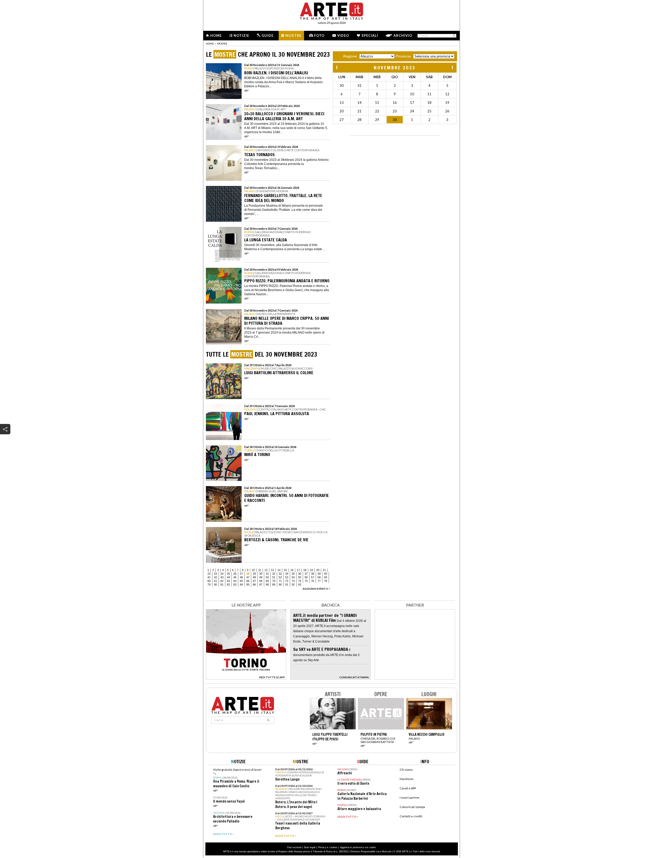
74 (299, 580)
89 (273, 584)
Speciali (370, 35)
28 (247, 573)
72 (286, 580)
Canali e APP (408, 788)
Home (216, 35)
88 (267, 584)
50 (267, 577)
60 (209, 580)
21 (324, 570)
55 (299, 577)
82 (228, 584)
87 (260, 584)
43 (222, 577)
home (210, 43)
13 (272, 570)
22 (209, 573)
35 (293, 573)
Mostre (293, 35)
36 (299, 573)
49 (260, 577)
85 (247, 584)
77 (319, 580)
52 (280, 577)
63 (228, 580)
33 (280, 573)
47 (247, 577)
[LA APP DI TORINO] (246, 678)
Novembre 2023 (395, 67)
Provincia (403, 56)
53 (286, 577)
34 (286, 573)
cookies (333, 847)
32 (273, 573)
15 (285, 570)
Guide (267, 35)
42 (215, 577)
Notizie (241, 35)
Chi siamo (406, 769)
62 (222, 580)
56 (306, 577)
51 (273, 577)
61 (215, 580)
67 (254, 580)
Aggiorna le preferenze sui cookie (358, 847)
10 (253, 570)
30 (260, 573)
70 (273, 580)
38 (312, 573)
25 (228, 573)
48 (254, 577)
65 (241, 580)
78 (325, 580)
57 (312, 577)
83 (234, 584)
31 (267, 573)
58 (319, 577)
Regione (350, 56)
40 (325, 573)
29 (254, 573)
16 (291, 570)
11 (259, 570)
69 (267, 580)
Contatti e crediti (411, 816)
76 (312, 580)
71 (280, 580)
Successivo (452, 67)
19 (311, 570)
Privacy (322, 847)
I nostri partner (410, 797)
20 (317, 570)
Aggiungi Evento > (316, 588)
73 (293, 580)
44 (228, 577)
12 (266, 570)
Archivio (402, 35)
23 (215, 573)
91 (286, 584)
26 (234, 573)
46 (241, 577)
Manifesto (406, 779)
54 (293, 577)
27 (241, 573)
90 (280, 584)
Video (343, 35)
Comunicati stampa (412, 807)
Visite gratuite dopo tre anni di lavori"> (237, 778)
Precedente (337, 67)
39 (319, 573)
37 (306, 573)
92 (293, 584)
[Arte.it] (331, 10)
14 (278, 570)
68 (260, 580)
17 (298, 570)
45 (234, 577)
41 (209, 577)
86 (254, 584)
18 (304, 570)
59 (325, 577)
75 (306, 580)
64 (234, 580)
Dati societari (294, 847)
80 (215, 584)
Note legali (309, 847)
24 (222, 573)
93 (299, 584)
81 (222, 584)
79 (209, 584)
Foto (319, 35)
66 (247, 580)
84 (241, 584)
